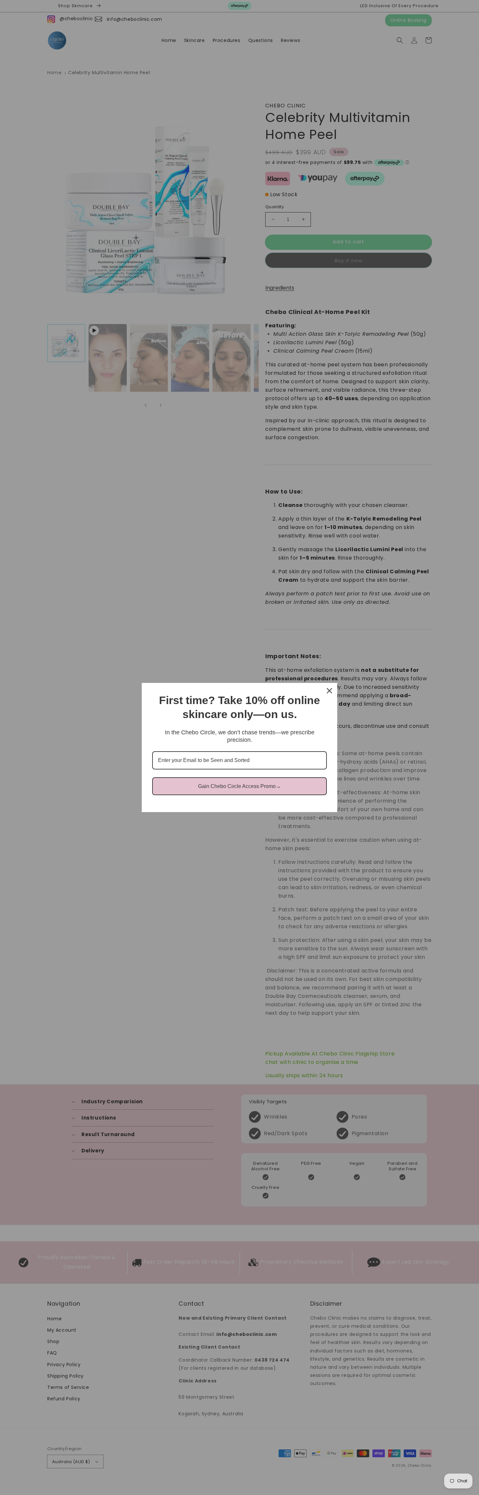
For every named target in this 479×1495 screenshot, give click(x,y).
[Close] (329, 691)
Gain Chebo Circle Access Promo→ (239, 786)
